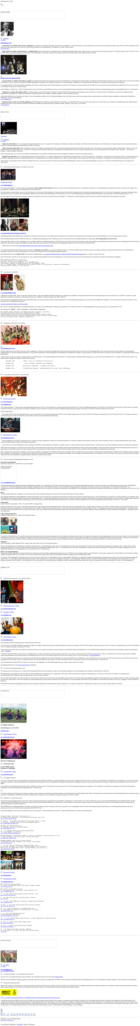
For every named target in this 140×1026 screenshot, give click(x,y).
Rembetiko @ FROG (5, 140)
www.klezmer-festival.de (8, 895)
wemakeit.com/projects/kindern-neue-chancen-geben (14, 304)
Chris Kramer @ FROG (9, 398)
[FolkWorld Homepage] (2, 1015)
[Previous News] (2, 1010)
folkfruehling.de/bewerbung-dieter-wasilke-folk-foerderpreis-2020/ (36, 245)
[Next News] (2, 1012)
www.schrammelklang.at (7, 919)
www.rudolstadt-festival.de (9, 915)
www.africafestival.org (8, 906)
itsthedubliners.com (6, 43)
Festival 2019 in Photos (24, 665)
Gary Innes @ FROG (5, 965)
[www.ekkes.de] (5, 105)
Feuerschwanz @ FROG (9, 771)
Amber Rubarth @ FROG (10, 734)
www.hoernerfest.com (7, 910)
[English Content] (9, 1015)
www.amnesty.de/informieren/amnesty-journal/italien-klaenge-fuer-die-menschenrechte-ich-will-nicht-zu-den (32, 997)
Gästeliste (8, 651)
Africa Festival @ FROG (9, 637)
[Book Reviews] (23, 1015)
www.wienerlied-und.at (7, 849)
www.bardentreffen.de (7, 926)
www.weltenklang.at (6, 842)
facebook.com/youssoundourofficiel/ (10, 78)
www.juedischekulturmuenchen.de (10, 833)
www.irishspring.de (6, 886)
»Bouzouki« (4, 136)
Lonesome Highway (95, 655)
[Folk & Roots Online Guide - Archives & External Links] (29, 1015)
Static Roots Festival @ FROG (11, 605)
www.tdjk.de (4, 898)
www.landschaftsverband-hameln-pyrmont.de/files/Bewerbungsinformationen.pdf (64, 254)
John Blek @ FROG (8, 612)
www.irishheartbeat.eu (7, 891)
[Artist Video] (2, 38)
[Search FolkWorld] (31, 1015)
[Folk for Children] (26, 1015)
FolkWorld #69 (58, 977)
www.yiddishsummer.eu (7, 923)
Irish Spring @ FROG (9, 872)
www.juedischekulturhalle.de (9, 823)
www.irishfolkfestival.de (8, 818)
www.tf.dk (3, 931)
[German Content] (5, 1015)
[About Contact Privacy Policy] (34, 1015)
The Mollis (20, 1024)
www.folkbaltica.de (6, 902)
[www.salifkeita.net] (6, 99)
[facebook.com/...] (5, 48)
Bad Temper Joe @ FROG (10, 435)
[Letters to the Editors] (18, 1015)
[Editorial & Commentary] (12, 1015)
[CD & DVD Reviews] (20, 1015)
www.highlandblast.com (7, 828)
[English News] (2, 5)
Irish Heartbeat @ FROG (9, 878)
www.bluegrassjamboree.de (8, 838)
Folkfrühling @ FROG (6, 182)
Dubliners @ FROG (4, 39)
